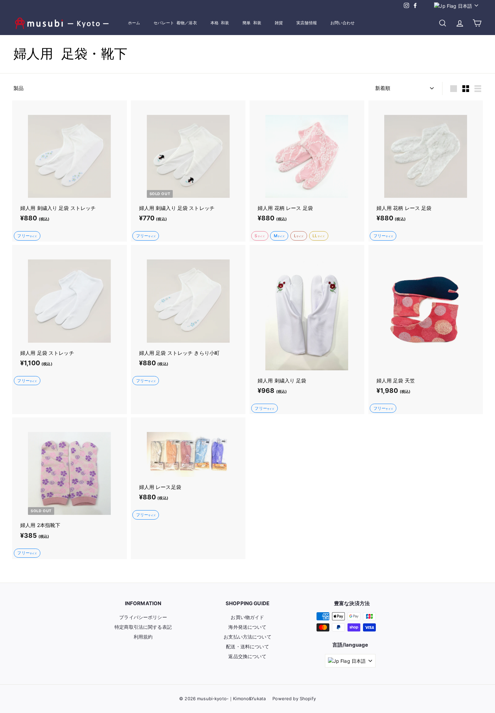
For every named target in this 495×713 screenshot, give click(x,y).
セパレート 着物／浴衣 (175, 23)
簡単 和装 (251, 23)
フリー (27, 235)
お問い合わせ (342, 23)
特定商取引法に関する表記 (143, 627)
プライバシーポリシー (143, 617)
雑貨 (279, 23)
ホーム (134, 23)
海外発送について (247, 627)
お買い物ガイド (247, 617)
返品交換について (247, 656)
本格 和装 (219, 23)
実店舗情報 (306, 23)
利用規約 (143, 637)
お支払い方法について (247, 637)
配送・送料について (247, 646)
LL (318, 235)
